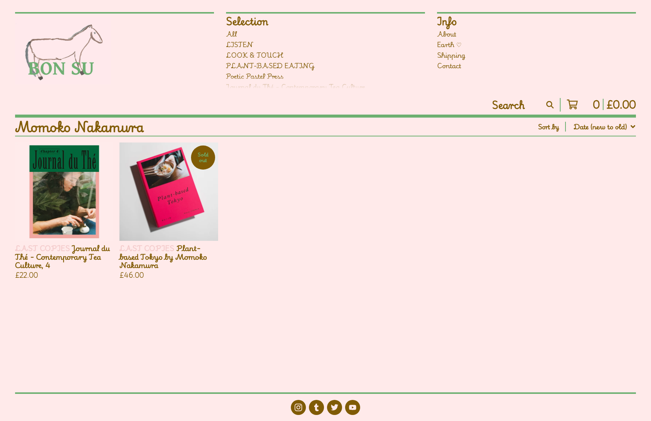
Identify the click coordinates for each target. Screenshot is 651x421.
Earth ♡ (449, 44)
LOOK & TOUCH (254, 55)
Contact (449, 65)
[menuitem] (587, 127)
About (446, 34)
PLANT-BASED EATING (270, 65)
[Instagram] (298, 407)
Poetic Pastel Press (255, 76)
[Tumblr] (316, 407)
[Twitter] (334, 407)
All (231, 34)
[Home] (74, 50)
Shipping (451, 55)
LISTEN (239, 44)
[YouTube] (352, 407)
